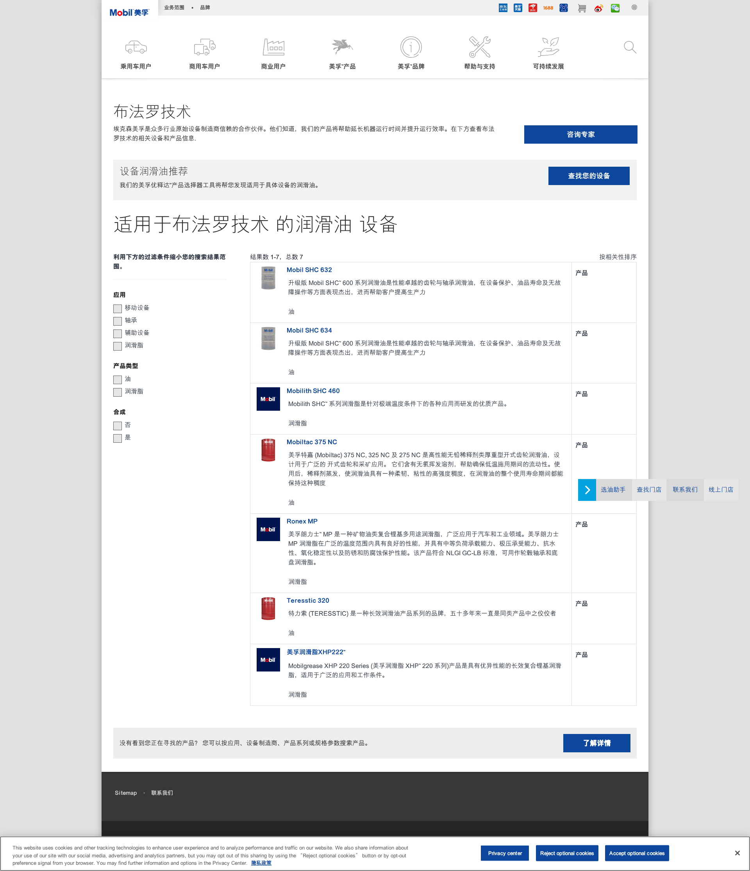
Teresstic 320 (308, 600)
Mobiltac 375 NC (312, 441)
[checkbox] (117, 309)
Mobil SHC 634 (309, 330)
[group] (166, 308)
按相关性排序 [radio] (618, 257)
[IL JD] (503, 9)
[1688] (548, 9)
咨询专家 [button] (581, 134)
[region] (375, 853)
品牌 (205, 8)
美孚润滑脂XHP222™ (316, 651)
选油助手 (613, 489)
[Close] (737, 853)
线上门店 (721, 489)
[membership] (563, 9)
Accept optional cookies (637, 853)
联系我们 (685, 489)
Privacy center (505, 853)
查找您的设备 (589, 176)
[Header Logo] (130, 10)
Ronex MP (302, 521)
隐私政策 (261, 863)
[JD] (532, 9)
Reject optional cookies (567, 853)
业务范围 (174, 8)
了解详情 (597, 743)
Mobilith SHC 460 (313, 390)
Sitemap (126, 793)
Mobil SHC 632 (309, 269)
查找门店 (649, 489)
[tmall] (518, 9)
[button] (136, 53)
